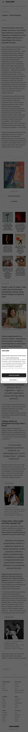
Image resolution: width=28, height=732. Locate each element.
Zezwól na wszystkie (14, 375)
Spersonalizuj (13, 380)
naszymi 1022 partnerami (12, 358)
